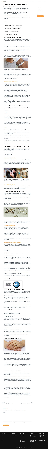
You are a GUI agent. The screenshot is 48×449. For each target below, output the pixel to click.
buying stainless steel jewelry (10, 179)
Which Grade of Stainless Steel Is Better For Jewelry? (13, 25)
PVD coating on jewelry (7, 304)
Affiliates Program (22, 441)
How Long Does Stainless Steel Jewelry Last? (12, 31)
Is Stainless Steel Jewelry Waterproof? (11, 34)
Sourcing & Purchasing (14, 435)
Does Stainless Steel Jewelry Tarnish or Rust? (12, 28)
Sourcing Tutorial (4, 438)
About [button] (39, 1)
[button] (28, 1)
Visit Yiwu (3, 439)
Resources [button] (43, 1)
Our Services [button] (26, 1)
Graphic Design (22, 440)
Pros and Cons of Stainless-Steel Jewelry (11, 24)
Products (36, 1)
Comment (4, 412)
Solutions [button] (31, 1)
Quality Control (22, 438)
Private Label (22, 435)
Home (2, 435)
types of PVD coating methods (10, 309)
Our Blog (3, 440)
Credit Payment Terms (23, 439)
